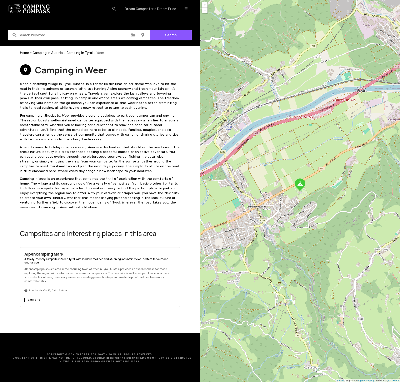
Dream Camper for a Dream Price (150, 9)
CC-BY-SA (393, 380)
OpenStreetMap (366, 380)
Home (24, 53)
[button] (114, 9)
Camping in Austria (48, 53)
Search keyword (14, 34)
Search (171, 35)
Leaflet (340, 380)
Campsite (34, 300)
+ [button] (205, 4)
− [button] (205, 10)
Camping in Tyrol (79, 53)
